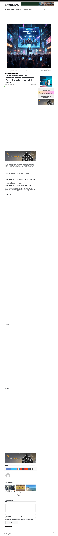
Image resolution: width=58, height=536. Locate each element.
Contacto (30, 9)
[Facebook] (53, 0)
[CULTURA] (12, 4)
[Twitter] (52, 0)
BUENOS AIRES (10, 70)
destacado (20, 465)
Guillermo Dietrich (24, 465)
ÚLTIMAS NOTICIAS (16, 73)
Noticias (8, 9)
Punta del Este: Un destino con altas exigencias (30, 493)
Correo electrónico (8, 516)
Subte (34, 465)
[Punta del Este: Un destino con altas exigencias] (31, 488)
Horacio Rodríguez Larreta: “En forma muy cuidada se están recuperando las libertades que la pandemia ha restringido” (20, 494)
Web (21, 516)
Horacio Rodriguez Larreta (30, 465)
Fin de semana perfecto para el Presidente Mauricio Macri (10, 492)
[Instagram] (49, 0)
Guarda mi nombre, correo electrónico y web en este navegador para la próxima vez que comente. (19, 519)
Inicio (5, 9)
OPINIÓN (12, 9)
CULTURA (13, 70)
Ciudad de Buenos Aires (10, 465)
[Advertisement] (29, 17)
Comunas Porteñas (16, 465)
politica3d (8, 84)
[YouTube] (50, 0)
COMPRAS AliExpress (25, 9)
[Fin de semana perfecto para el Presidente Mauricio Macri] (10, 487)
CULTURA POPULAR (11, 73)
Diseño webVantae (7, 533)
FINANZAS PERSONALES (18, 9)
